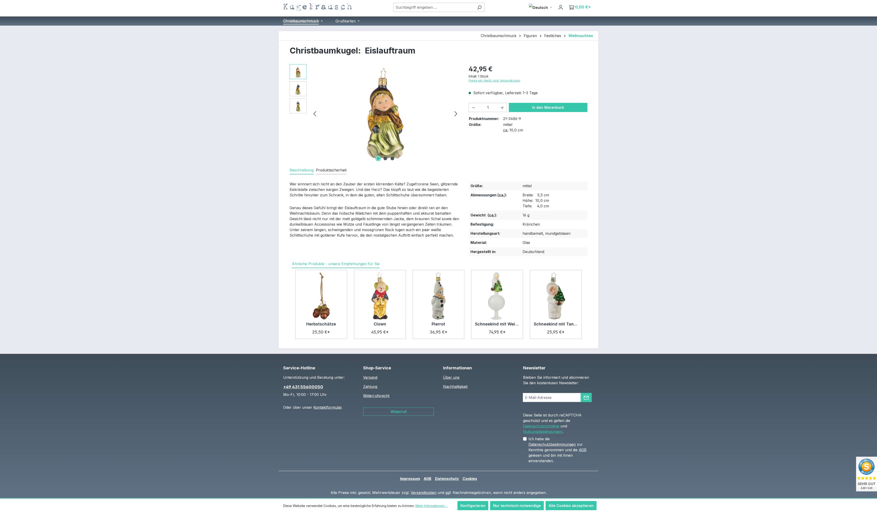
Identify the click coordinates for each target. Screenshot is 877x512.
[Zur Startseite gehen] (317, 6)
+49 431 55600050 (303, 386)
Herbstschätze (321, 324)
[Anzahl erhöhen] (502, 107)
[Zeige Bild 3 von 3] (392, 158)
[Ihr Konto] (560, 7)
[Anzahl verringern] (473, 107)
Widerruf (399, 411)
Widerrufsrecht (376, 395)
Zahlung (370, 386)
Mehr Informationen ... (431, 506)
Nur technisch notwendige (517, 505)
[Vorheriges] (314, 113)
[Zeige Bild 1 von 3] (378, 158)
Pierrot (438, 324)
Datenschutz (447, 478)
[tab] (302, 170)
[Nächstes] (455, 113)
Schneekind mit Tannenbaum (556, 324)
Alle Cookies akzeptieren (571, 505)
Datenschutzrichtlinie (541, 426)
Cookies (469, 478)
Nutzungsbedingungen (542, 431)
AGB (582, 450)
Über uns (451, 377)
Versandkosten (423, 492)
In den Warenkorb (548, 107)
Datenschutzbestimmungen (552, 444)
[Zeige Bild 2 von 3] (385, 158)
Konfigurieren (472, 505)
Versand (370, 377)
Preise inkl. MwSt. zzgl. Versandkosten (494, 80)
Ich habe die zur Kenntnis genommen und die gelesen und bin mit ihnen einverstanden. (557, 450)
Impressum (410, 478)
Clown (380, 324)
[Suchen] (479, 7)
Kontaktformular (327, 407)
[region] (374, 113)
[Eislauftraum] (385, 113)
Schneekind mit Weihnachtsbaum (497, 324)
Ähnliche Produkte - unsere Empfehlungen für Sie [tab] (336, 263)
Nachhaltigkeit (455, 386)
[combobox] (433, 7)
